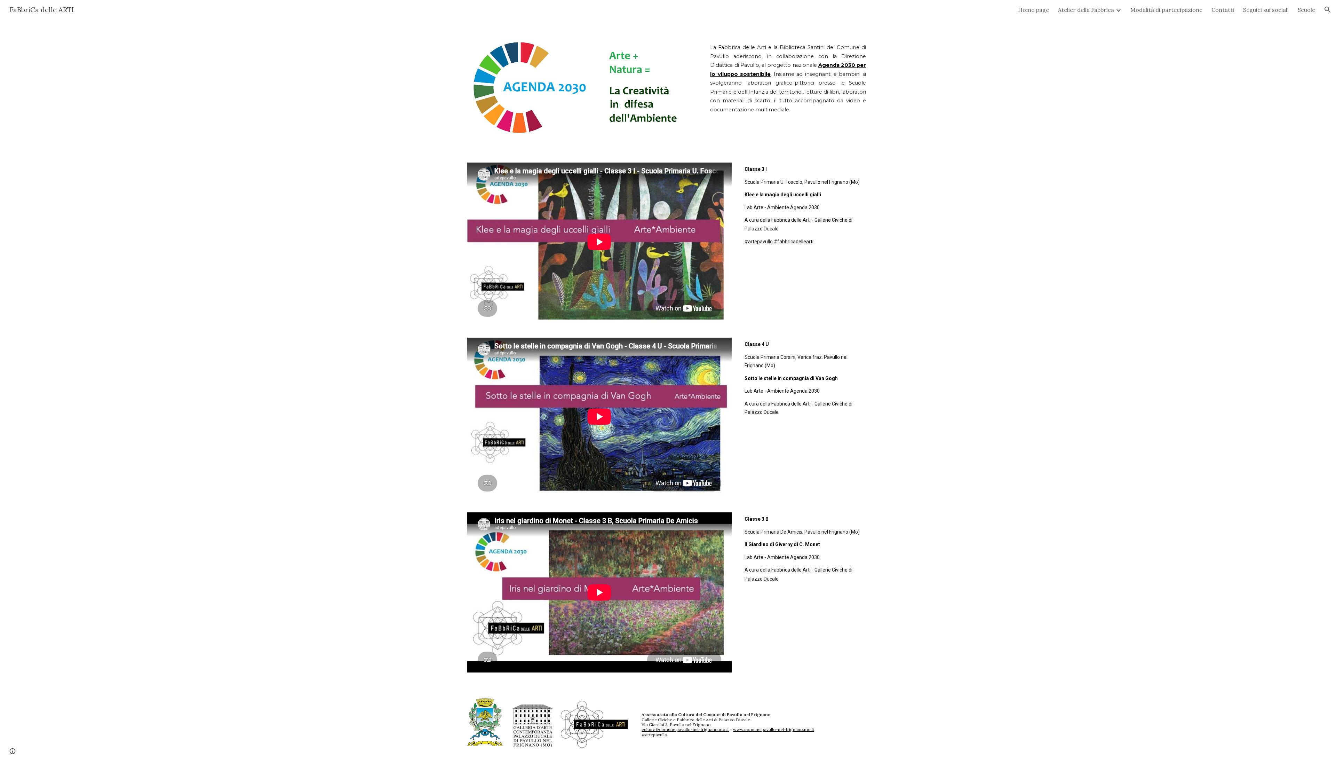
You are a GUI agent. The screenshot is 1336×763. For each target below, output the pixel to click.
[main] (788, 72)
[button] (1327, 9)
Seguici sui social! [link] (1266, 9)
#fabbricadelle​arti (793, 241)
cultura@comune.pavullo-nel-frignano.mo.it (685, 729)
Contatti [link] (1222, 9)
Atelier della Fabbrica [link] (1086, 9)
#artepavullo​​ (759, 241)
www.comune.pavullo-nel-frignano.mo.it (773, 729)
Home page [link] (1033, 9)
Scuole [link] (1306, 9)
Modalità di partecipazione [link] (1166, 9)
